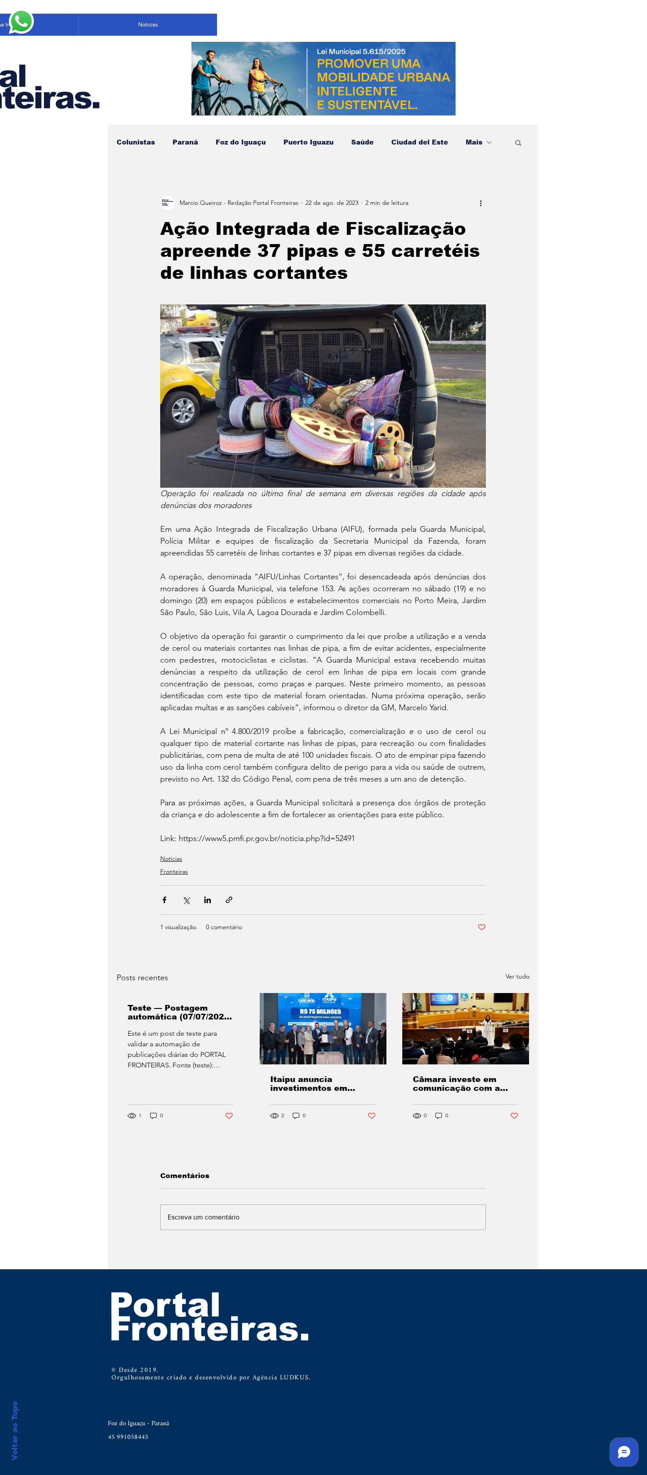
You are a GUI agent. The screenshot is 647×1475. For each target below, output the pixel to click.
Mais (474, 142)
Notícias (171, 859)
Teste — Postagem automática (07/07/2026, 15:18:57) (180, 1012)
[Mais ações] (480, 202)
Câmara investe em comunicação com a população (456, 1084)
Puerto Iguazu (308, 142)
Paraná (185, 142)
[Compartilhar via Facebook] (164, 900)
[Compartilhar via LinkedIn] (207, 900)
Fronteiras (174, 871)
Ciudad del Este (419, 142)
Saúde (362, 142)
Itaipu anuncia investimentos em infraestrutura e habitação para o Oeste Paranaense (320, 1084)
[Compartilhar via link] (229, 900)
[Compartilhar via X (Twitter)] (186, 900)
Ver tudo (517, 976)
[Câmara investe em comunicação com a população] (465, 1028)
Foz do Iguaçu (241, 142)
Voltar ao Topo (15, 1430)
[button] (518, 142)
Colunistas (136, 142)
